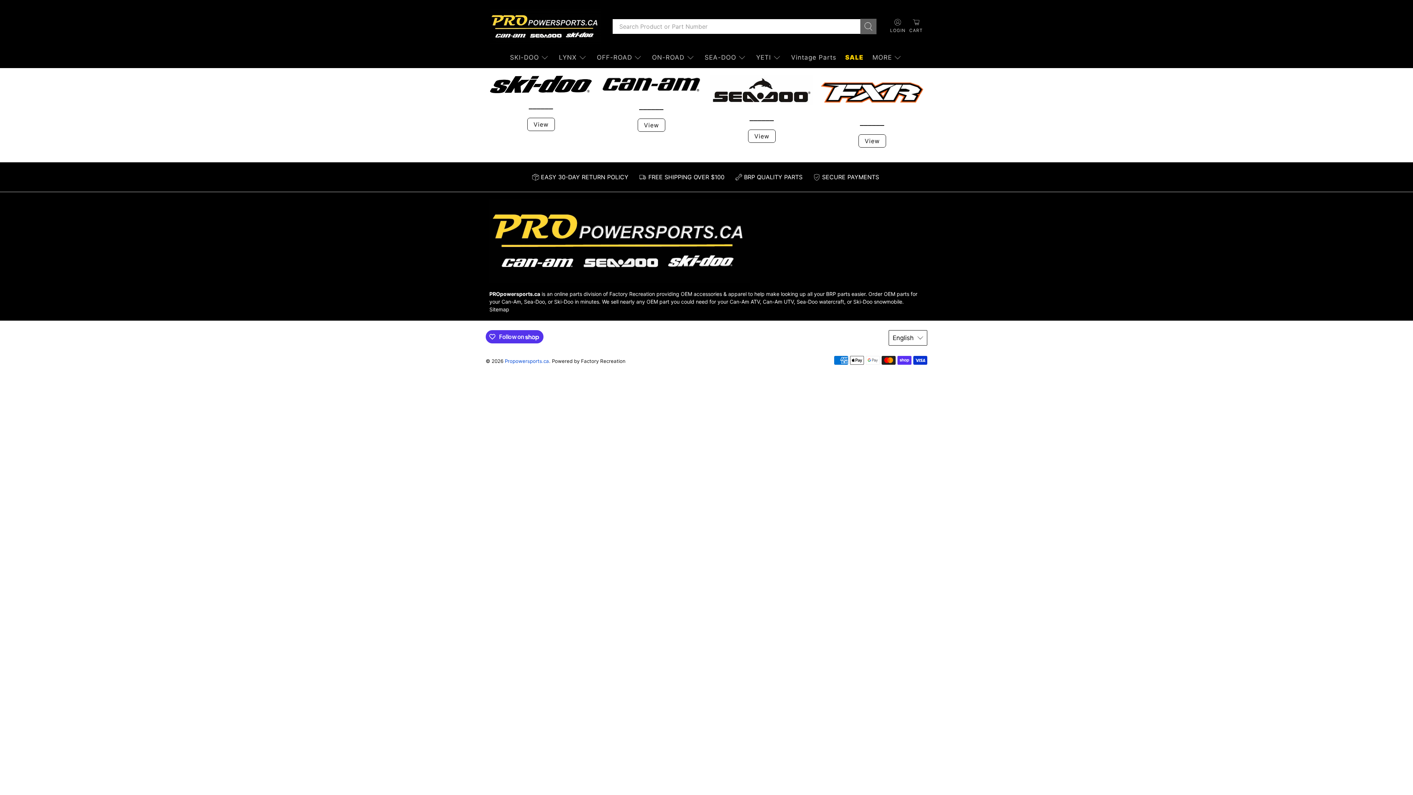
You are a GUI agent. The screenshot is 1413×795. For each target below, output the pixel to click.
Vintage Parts (813, 57)
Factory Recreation (632, 294)
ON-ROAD (668, 57)
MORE (882, 57)
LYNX (568, 57)
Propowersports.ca (527, 361)
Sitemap (499, 309)
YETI (763, 57)
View (541, 124)
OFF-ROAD (614, 57)
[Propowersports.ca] (545, 26)
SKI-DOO (524, 57)
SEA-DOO (720, 57)
